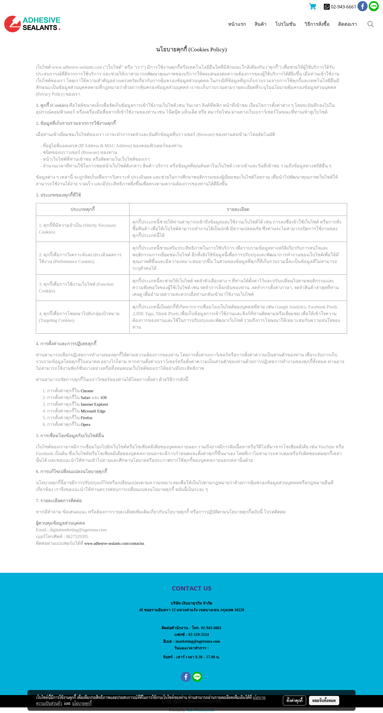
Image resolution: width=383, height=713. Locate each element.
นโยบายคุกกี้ (82, 703)
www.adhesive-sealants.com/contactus (114, 543)
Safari (85, 398)
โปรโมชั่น (285, 24)
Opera (85, 425)
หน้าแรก (237, 24)
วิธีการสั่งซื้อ (316, 24)
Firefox (87, 418)
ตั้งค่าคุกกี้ (295, 700)
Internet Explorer (94, 404)
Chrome (87, 391)
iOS (104, 398)
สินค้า (261, 24)
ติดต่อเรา (347, 24)
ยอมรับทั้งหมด (324, 700)
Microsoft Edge (93, 411)
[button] (370, 24)
